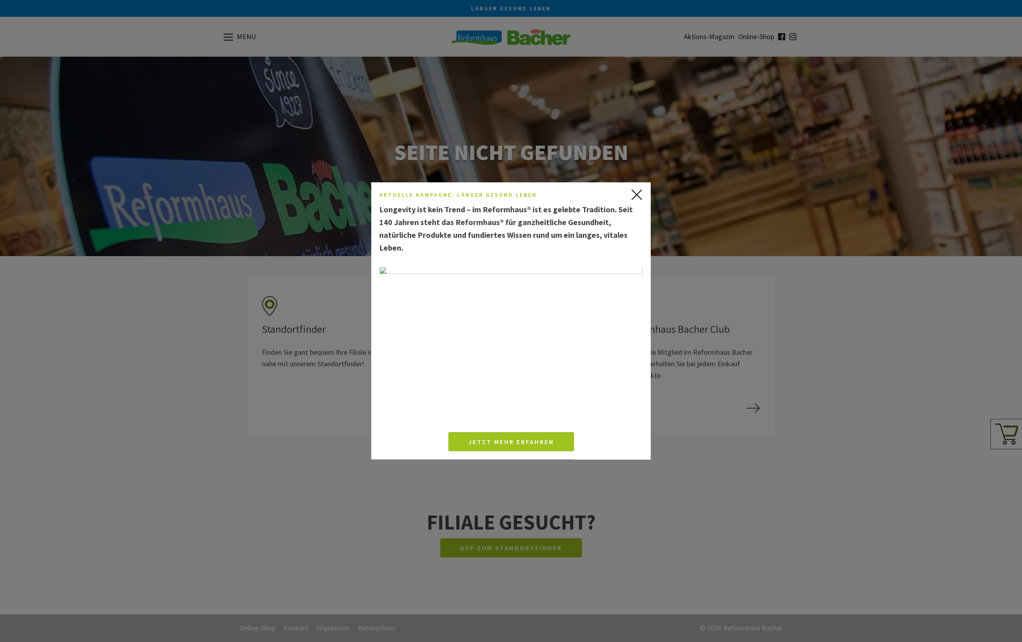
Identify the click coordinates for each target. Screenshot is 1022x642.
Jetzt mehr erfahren (511, 442)
